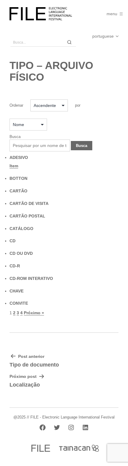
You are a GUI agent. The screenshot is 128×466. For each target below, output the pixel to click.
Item (14, 165)
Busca (15, 136)
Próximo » (34, 312)
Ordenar (16, 105)
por (77, 105)
